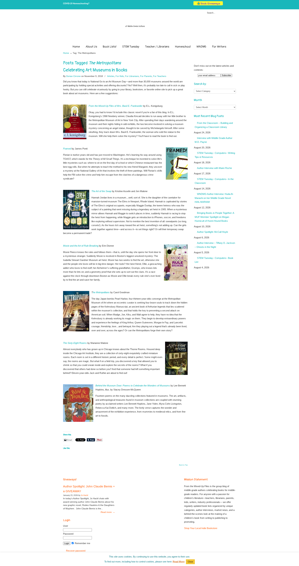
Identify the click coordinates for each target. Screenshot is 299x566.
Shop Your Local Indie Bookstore (200, 528)
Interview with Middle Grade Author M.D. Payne (213, 140)
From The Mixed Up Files (149, 27)
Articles (110, 76)
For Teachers (159, 76)
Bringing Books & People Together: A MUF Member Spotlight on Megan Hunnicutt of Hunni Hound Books (214, 217)
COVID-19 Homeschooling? (76, 3)
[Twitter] (225, 5)
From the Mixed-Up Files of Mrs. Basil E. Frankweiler (115, 106)
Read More (179, 561)
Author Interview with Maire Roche (214, 168)
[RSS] (234, 5)
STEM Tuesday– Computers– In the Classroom (214, 181)
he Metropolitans (101, 292)
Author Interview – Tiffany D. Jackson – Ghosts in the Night (215, 245)
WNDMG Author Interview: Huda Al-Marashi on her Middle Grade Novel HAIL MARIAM (214, 198)
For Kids (120, 76)
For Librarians (132, 76)
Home (66, 53)
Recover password (75, 550)
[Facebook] (228, 5)
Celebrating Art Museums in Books (95, 70)
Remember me (82, 543)
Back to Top (183, 465)
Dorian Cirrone (73, 76)
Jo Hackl (84, 495)
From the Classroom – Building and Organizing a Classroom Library (214, 125)
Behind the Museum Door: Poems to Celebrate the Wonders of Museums (132, 385)
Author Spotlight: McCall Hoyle (212, 232)
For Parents (146, 76)
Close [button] (190, 562)
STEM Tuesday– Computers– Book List (214, 260)
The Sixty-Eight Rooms (75, 343)
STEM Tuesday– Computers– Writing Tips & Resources (215, 155)
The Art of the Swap (101, 191)
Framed (67, 148)
